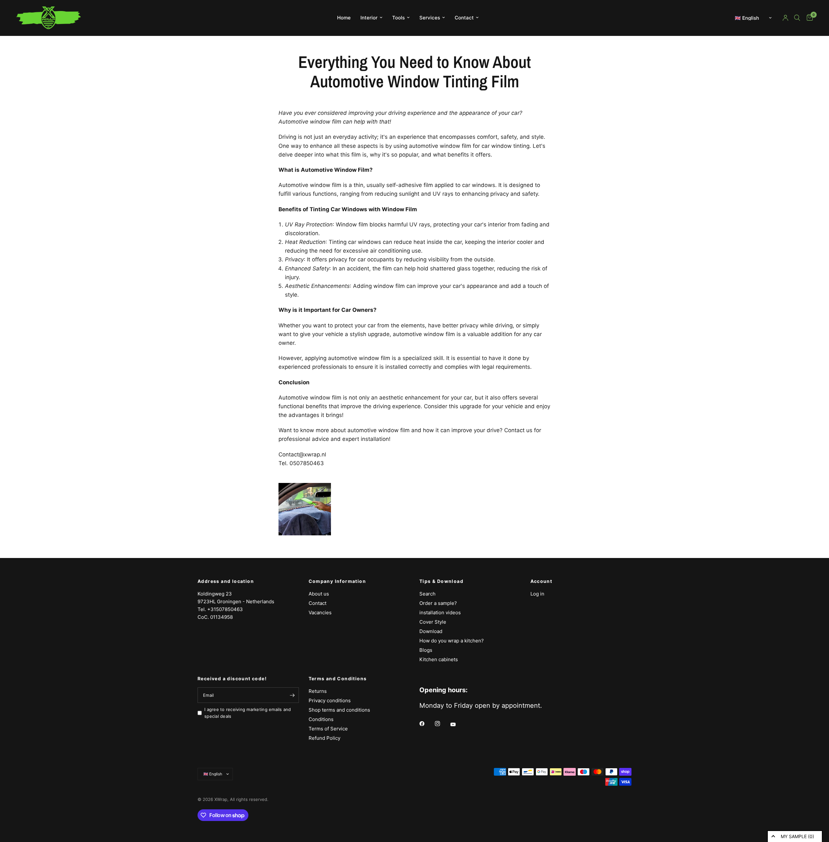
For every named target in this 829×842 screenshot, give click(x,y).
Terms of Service (328, 729)
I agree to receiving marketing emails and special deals (247, 713)
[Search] (797, 18)
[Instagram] (442, 723)
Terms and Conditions (338, 678)
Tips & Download (441, 581)
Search (427, 594)
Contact (464, 18)
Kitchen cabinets (438, 659)
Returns (318, 691)
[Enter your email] (292, 695)
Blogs (425, 650)
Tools (398, 18)
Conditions (321, 719)
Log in (537, 594)
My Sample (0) (797, 836)
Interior (369, 18)
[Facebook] (426, 723)
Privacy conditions (330, 700)
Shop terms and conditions (339, 710)
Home (344, 18)
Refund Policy (324, 738)
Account (541, 581)
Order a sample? (438, 603)
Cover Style (432, 622)
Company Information (337, 581)
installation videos (440, 612)
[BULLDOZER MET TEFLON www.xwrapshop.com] (304, 509)
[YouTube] (457, 724)
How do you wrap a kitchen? (451, 641)
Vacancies (320, 612)
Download (430, 631)
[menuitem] (344, 18)
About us (319, 594)
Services (429, 18)
